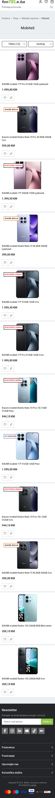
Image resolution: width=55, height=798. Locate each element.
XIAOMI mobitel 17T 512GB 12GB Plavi (21, 464)
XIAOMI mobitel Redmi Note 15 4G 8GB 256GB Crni (27, 573)
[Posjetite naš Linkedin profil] (19, 731)
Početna (6, 18)
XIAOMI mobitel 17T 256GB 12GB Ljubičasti (23, 193)
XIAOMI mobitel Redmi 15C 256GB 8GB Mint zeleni (26, 626)
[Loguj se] (40, 1)
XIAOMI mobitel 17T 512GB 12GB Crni (20, 302)
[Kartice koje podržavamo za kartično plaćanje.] (7, 791)
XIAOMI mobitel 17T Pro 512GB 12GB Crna (23, 355)
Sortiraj (41, 44)
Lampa (33, 785)
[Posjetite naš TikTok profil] (34, 731)
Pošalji (47, 721)
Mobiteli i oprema (30, 18)
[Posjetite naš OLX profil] (41, 731)
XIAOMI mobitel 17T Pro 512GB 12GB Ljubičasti (25, 84)
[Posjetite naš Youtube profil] (27, 731)
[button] (11, 98)
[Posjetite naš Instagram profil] (12, 731)
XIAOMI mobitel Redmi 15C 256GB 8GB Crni (23, 678)
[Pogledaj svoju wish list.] (46, 1)
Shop (15, 18)
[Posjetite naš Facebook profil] (5, 731)
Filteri (14, 44)
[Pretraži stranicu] (51, 7)
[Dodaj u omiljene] (5, 98)
